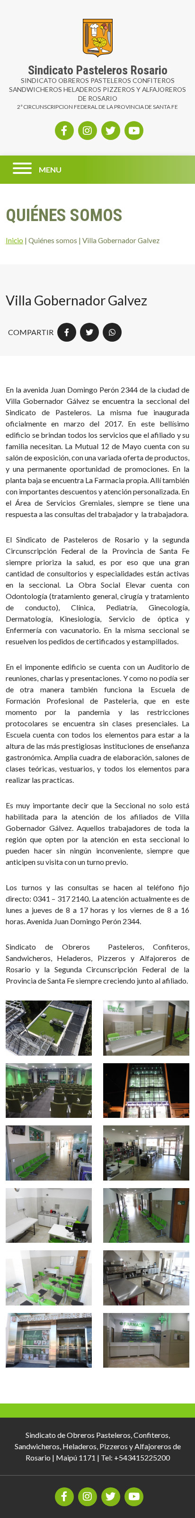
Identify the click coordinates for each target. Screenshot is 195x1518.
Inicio (14, 240)
